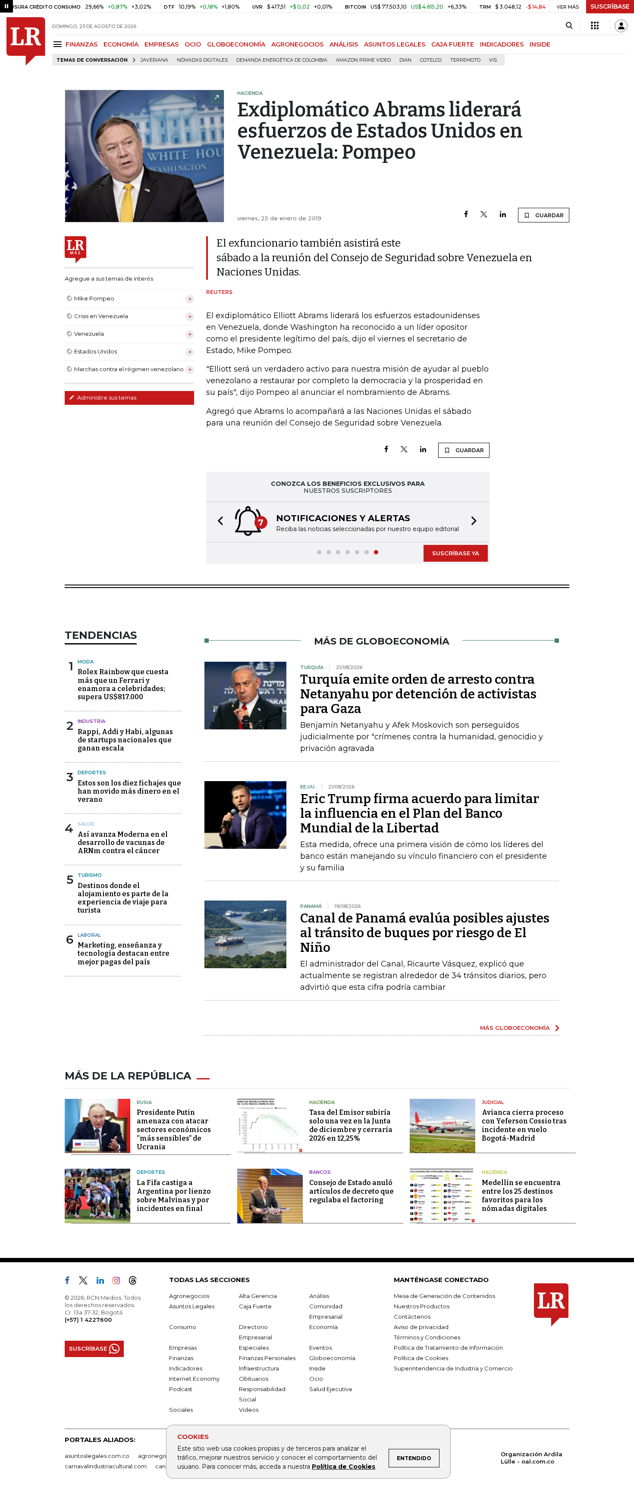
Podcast (180, 1389)
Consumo (182, 1326)
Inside (317, 1368)
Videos (248, 1409)
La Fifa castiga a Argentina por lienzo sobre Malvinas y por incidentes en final (174, 1196)
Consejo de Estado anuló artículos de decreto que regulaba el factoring (351, 1191)
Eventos (320, 1347)
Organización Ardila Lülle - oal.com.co (531, 1458)
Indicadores (185, 1368)
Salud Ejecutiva (330, 1389)
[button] (217, 522)
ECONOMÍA (121, 44)
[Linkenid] (104, 1282)
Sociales (181, 1409)
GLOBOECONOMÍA (236, 44)
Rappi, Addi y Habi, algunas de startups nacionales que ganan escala (125, 740)
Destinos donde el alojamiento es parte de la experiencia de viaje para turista (123, 898)
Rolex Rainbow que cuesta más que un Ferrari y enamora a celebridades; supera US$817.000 (123, 684)
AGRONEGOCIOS (297, 44)
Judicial (493, 1102)
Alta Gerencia (258, 1295)
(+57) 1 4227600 (88, 1319)
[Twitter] (484, 215)
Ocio (316, 1378)
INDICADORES (502, 44)
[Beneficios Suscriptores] (594, 26)
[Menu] (59, 44)
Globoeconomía (332, 1357)
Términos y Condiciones (427, 1337)
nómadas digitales (202, 60)
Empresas (183, 1347)
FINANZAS (81, 44)
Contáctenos (412, 1316)
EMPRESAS (161, 44)
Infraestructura (259, 1368)
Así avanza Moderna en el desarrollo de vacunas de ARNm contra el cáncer (123, 842)
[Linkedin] (503, 215)
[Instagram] (120, 1282)
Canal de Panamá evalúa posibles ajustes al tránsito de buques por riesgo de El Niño (424, 932)
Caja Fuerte (255, 1306)
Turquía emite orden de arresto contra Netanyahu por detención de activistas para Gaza (418, 694)
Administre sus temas (106, 397)
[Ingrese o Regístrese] (621, 25)
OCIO (193, 44)
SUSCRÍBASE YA (455, 553)
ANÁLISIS (344, 44)
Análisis (319, 1295)
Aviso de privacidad (421, 1326)
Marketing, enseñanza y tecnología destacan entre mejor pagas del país (123, 953)
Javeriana (154, 60)
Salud (86, 824)
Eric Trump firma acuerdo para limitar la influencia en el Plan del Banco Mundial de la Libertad (419, 813)
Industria (91, 721)
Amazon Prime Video (363, 60)
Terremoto (465, 60)
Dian (405, 60)
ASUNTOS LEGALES (394, 44)
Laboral (89, 935)
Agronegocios (189, 1295)
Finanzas (181, 1357)
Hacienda (322, 1102)
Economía (323, 1326)
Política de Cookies (343, 1466)
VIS (493, 60)
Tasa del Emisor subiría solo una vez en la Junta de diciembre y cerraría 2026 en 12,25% (350, 1125)
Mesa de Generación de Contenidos (444, 1295)
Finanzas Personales (267, 1357)
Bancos (320, 1172)
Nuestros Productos (421, 1306)
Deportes (92, 772)
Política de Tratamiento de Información (448, 1347)
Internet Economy (194, 1378)
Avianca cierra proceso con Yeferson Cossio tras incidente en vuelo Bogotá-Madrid (524, 1125)
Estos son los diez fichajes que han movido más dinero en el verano (129, 791)
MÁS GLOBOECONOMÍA (515, 1027)
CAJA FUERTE (452, 44)
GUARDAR (549, 215)
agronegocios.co (162, 1455)
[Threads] (136, 1282)
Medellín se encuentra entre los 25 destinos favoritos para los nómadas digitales (521, 1196)
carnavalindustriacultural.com (106, 1466)
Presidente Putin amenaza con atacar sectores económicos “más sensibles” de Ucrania (174, 1129)
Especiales (254, 1347)
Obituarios (253, 1378)
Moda (86, 662)
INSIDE (540, 44)
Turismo (90, 875)
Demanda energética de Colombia (281, 60)
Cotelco (431, 60)
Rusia (144, 1102)
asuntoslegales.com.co (97, 1455)
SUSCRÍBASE (610, 6)
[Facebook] (466, 215)
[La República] (25, 41)
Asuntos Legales (191, 1306)
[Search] (569, 26)
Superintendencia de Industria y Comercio (453, 1368)
